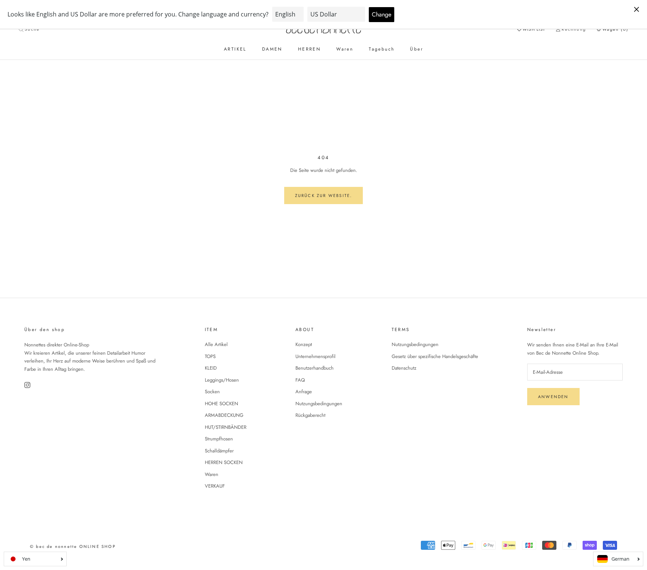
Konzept (303, 344)
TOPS (210, 356)
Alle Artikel (216, 344)
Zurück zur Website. (323, 195)
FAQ (300, 379)
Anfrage (303, 391)
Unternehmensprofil (315, 356)
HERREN (309, 49)
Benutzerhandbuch (314, 368)
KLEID (211, 368)
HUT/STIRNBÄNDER (225, 427)
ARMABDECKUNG (224, 415)
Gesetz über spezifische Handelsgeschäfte (435, 356)
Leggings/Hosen (222, 379)
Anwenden (553, 397)
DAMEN (272, 49)
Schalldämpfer (219, 450)
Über (416, 49)
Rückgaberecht (310, 415)
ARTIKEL (235, 49)
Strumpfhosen (219, 438)
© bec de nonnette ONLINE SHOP (73, 546)
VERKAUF (215, 485)
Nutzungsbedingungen (318, 403)
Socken (212, 391)
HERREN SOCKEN (224, 462)
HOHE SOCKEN (221, 403)
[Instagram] (27, 385)
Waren (344, 49)
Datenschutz (404, 368)
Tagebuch (381, 49)
